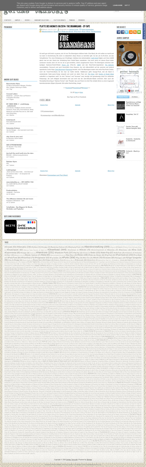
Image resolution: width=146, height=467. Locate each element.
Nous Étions (48, 373)
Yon (84, 446)
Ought (27, 377)
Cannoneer (90, 285)
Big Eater (96, 278)
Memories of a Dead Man (44, 364)
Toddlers (37, 430)
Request (93, 389)
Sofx (135, 402)
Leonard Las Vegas (62, 356)
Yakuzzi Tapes (51, 446)
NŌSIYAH (91, 373)
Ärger (134, 451)
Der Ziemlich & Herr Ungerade (39, 301)
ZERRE (54, 448)
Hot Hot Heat (69, 334)
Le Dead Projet (110, 354)
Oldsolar (79, 375)
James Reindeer (97, 341)
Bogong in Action (135, 279)
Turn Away (64, 435)
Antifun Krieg (82, 271)
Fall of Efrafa (85, 315)
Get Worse (100, 324)
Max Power (54, 363)
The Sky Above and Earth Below (17, 423)
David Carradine (49, 297)
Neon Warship (77, 370)
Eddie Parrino (8, 309)
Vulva (77, 439)
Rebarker (108, 388)
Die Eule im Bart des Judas (23, 302)
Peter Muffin (46, 382)
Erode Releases (36, 313)
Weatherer (123, 441)
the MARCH (69, 451)
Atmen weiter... (33, 274)
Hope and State (60, 334)
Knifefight (31, 350)
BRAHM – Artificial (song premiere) (17, 155)
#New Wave (70, 255)
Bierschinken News (13, 84)
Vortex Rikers (65, 439)
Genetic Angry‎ (46, 324)
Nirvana (70, 372)
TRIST (6, 411)
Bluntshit (96, 279)
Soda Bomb (122, 402)
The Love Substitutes (136, 418)
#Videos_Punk (58, 260)
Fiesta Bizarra (77, 317)
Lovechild (74, 359)
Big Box (90, 278)
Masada (7, 363)
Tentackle (23, 412)
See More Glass (34, 398)
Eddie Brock (136, 308)
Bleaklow (64, 279)
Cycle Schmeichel (61, 295)
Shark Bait (118, 398)
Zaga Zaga (68, 448)
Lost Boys (49, 359)
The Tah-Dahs (97, 423)
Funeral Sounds (20, 322)
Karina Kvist (23, 347)
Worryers (19, 446)
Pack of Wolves (9, 379)
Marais (88, 361)
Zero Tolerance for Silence (12, 450)
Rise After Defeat (83, 391)
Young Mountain (125, 446)
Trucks (128, 434)
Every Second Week (83, 313)
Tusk (87, 435)
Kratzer (8, 352)
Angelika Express (16, 271)
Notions (35, 373)
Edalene (129, 308)
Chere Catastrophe (50, 288)
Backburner (40, 276)
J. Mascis (23, 341)
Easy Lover (86, 308)
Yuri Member (40, 448)
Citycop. (69, 290)
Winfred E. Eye (58, 444)
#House (85, 253)
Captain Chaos (119, 285)
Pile (7, 163)
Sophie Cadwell (107, 403)
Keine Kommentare (88, 29)
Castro (43, 286)
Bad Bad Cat (48, 276)
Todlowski (61, 430)
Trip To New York (84, 434)
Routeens (80, 393)
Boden (126, 279)
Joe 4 (62, 343)
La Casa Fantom (81, 352)
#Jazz (9, 255)
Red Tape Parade (126, 388)
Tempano (137, 411)
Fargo (123, 315)
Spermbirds (67, 405)
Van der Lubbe (104, 437)
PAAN (106, 377)
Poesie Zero (58, 384)
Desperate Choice (98, 301)
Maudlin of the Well (33, 363)
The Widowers (50, 425)
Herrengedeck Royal (88, 333)
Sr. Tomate (125, 405)
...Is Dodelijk (114, 260)
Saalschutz (57, 395)
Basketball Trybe (128, 276)
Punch (93, 386)
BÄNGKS (112, 283)
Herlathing (65, 333)
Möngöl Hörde (91, 368)
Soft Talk (129, 402)
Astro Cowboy (23, 274)
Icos (100, 338)
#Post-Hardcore (122, 255)
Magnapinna (8, 361)
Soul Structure (125, 403)
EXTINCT (44, 308)
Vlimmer (46, 439)
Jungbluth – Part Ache (13, 192)
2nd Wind (47, 262)
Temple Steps (15, 412)
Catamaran (50, 286)
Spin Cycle (87, 405)
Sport (118, 405)
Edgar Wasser (24, 309)
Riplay (75, 391)
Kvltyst (39, 352)
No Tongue (108, 372)
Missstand (64, 366)
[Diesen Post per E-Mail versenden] (40, 100)
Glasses (49, 326)
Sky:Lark (115, 400)
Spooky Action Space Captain (107, 405)
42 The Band (63, 262)
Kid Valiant (53, 349)
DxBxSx (135, 306)
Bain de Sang (75, 276)
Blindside (71, 279)
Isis (140, 340)
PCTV (122, 377)
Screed (113, 396)
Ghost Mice (115, 324)
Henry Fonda (44, 333)
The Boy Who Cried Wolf (17, 414)
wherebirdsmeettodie (118, 451)
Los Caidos (16, 359)
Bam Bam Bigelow (86, 276)
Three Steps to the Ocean (126, 426)
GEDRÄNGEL (57, 322)
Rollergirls (27, 393)
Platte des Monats (60, 20)
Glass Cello (42, 326)
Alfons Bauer (20, 267)
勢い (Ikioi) (30, 453)
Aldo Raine (104, 265)
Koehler (67, 350)
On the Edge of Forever (104, 375)
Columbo (56, 292)
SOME (43, 395)
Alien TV (36, 267)
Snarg (70, 402)
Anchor (44, 269)
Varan (112, 437)
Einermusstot (66, 309)
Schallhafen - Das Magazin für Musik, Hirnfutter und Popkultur (19, 208)
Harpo (47, 331)
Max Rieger (62, 363)
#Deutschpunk (12, 250)
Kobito (52, 350)
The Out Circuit (100, 419)
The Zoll (67, 425)
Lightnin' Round (117, 356)
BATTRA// (136, 274)
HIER (78, 65)
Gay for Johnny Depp (15, 324)
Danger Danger (116, 295)
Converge (22, 294)
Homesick (36, 334)
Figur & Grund (96, 317)
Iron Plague (118, 340)
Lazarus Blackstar (99, 354)
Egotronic (40, 309)
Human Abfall (96, 334)
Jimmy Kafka (46, 343)
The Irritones (51, 418)
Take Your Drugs (57, 411)
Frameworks (14, 320)
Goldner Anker (123, 326)
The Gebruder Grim (41, 416)
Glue (83, 326)
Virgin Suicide (38, 439)
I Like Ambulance (106, 336)
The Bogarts (134, 412)
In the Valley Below (37, 340)
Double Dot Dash (29, 306)
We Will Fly (96, 441)
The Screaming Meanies (104, 421)
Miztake (95, 366)
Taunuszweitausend (111, 411)
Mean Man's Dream (120, 363)
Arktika (33, 272)
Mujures (25, 368)
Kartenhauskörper (33, 347)
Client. (97, 290)
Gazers (30, 324)
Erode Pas (27, 313)
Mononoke (113, 366)
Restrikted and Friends (104, 389)
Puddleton (77, 386)
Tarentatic (92, 411)
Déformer (18, 308)
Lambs (36, 354)
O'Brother (105, 373)
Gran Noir (43, 327)
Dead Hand (77, 297)
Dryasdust (81, 306)
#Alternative (21, 247)
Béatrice (119, 283)
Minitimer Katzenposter (11, 366)
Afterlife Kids (29, 265)
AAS (66, 264)
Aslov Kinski (138, 272)
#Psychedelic (54, 258)
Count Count (61, 294)
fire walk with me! (126, 450)
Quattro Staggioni (9, 388)
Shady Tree (95, 398)
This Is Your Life (49, 426)
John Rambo (121, 343)
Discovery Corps (54, 304)
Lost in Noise (66, 359)
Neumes (115, 370)
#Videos (48, 260)
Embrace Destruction (37, 311)
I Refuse (136, 336)
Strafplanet (99, 407)
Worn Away (12, 446)
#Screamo (106, 258)
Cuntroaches (20, 295)
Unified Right (138, 435)
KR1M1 (109, 345)
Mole (100, 366)
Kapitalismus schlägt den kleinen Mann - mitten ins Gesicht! (133, 103)
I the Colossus (74, 338)
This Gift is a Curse (38, 426)
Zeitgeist (95, 448)
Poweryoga (123, 384)
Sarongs (130, 395)
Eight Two (47, 309)
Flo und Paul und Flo (41, 318)
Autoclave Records (90, 274)
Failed (68, 315)
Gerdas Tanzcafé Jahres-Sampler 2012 (133, 127)
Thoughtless (87, 426)
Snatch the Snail (78, 402)
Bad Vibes (66, 276)
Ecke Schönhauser (120, 308)
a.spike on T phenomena (77, 450)
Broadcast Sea (122, 281)
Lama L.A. (29, 354)
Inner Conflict (83, 340)
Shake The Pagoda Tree (106, 398)
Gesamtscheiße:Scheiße (88, 324)
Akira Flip (80, 265)
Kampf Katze (127, 345)
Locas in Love (123, 357)
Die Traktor (58, 302)
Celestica (81, 286)
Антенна (23, 453)
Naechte (133, 368)
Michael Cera (78, 364)
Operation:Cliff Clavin (10, 377)
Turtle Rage (81, 435)
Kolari (72, 350)
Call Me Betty (136, 283)
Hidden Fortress (135, 333)
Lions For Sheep (83, 357)
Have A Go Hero (115, 331)
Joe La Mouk (69, 343)
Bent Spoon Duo (66, 278)
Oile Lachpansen (30, 375)
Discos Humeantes (43, 304)
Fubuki (115, 320)
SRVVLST (49, 395)
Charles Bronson (122, 286)
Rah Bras (64, 388)
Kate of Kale (43, 347)
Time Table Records (124, 428)
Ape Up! (115, 271)
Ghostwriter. (123, 324)
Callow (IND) (40, 285)
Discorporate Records (30, 304)
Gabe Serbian (80, 322)
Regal (48, 389)
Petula (64, 382)
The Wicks (41, 425)
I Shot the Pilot (28, 338)
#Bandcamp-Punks (74, 247)
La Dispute (99, 352)
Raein (58, 388)
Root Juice (44, 393)
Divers (116, 304)
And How (56, 269)
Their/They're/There (109, 425)
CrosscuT (124, 294)
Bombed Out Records (10, 281)
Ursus (53, 437)
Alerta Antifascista (121, 265)
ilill (139, 450)
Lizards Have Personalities (110, 357)
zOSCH (128, 451)
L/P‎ (68, 352)
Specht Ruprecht (56, 405)
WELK (96, 439)
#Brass (112, 247)
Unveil (34, 437)
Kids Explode (71, 349)
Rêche (25, 395)
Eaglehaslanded (54, 308)
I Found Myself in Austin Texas (49, 336)
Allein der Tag (68, 267)
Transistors (132, 432)
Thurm (27, 428)
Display (80, 304)
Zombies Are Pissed (33, 450)
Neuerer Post (44, 105)
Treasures (44, 434)
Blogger (89, 459)
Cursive (40, 295)
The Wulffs (59, 425)
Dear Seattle (113, 297)
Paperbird (114, 379)
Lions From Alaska (95, 357)
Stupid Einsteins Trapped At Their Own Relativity (24, 409)
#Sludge (16, 260)
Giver (27, 326)
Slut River (40, 402)
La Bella (73, 352)
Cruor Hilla (11, 295)
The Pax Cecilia (125, 419)
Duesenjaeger (104, 306)
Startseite (7, 20)
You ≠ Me (102, 446)
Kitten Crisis (16, 350)
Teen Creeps (129, 411)
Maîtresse (69, 363)
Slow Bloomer (15, 402)
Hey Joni (118, 333)
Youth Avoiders (31, 448)
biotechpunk (10, 120)
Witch (94, 444)
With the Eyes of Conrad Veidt (106, 444)
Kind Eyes (93, 349)
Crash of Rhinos (104, 294)
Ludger (86, 359)
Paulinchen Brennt (81, 380)
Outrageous (81, 377)
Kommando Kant (80, 350)
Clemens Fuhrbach (78, 290)
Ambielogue (29, 269)
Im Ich (129, 338)
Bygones (105, 283)
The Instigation (42, 418)
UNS (107, 435)
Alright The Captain (117, 267)
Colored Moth (48, 292)
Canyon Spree (99, 285)
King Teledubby (103, 349)
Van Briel (89, 437)
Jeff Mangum (8, 343)
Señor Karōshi (73, 398)
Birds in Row (128, 278)
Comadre (73, 292)
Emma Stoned (57, 311)
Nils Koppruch (53, 372)
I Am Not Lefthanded (24, 336)
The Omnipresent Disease (88, 419)
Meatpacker (130, 363)
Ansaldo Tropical (51, 271)
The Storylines (87, 423)
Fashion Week (9, 317)
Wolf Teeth (127, 444)
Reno (67, 389)
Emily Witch (48, 311)
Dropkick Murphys (71, 306)
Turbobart (57, 435)
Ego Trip (32, 309)
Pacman (17, 379)
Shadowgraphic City (84, 398)
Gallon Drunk (111, 322)
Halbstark (121, 329)
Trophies (110, 434)
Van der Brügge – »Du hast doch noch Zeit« (19, 130)
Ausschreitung (70, 274)
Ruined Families (111, 393)
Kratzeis (139, 350)
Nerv (97, 370)
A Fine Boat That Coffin (12, 264)
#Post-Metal (137, 255)
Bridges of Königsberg (97, 281)
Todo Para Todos (70, 430)
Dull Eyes (112, 306)
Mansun (82, 361)
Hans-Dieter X (28, 331)
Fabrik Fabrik (48, 315)
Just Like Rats (61, 345)
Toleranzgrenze (88, 430)
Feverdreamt (68, 317)
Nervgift (103, 370)
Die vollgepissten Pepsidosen (94, 302)
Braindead (78, 281)
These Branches (135, 425)
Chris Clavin (114, 288)
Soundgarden (8, 405)
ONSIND (118, 373)
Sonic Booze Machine (88, 403)
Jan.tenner (123, 341)
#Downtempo (72, 250)
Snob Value (97, 402)
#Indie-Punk (118, 253)
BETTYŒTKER (23, 276)
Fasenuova (130, 315)
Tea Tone (121, 411)
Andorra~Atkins (106, 269)
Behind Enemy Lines (38, 278)
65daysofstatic (92, 262)
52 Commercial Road (74, 262)
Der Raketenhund (9, 301)
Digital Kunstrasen (119, 302)
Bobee (121, 279)
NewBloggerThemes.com (94, 464)
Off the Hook (20, 375)
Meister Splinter (21, 364)
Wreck (25, 446)
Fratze (39, 320)
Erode (20, 313)
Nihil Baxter (35, 372)
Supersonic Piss (99, 409)
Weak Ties (115, 441)
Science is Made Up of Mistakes (100, 396)
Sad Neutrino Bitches (67, 395)
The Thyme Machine (136, 423)
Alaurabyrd (96, 265)
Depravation (125, 299)
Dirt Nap (12, 304)
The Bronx (39, 414)
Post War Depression (85, 384)
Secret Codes (128, 396)
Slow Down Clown (26, 402)
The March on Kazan (11, 419)
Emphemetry (82, 311)
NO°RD (127, 368)
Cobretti (118, 290)
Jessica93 (16, 343)
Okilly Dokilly (40, 375)
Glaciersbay (34, 326)
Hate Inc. (80, 331)
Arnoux (47, 272)
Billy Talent (112, 278)
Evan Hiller (73, 313)
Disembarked (63, 304)
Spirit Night (94, 405)
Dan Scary (98, 295)
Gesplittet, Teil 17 (132, 114)
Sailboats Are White (80, 395)
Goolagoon (18, 327)
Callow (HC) (32, 285)
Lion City (51, 357)
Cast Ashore (36, 286)
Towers (81, 432)
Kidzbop (79, 349)
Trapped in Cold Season (16, 434)
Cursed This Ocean (31, 295)
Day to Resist (68, 297)
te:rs (62, 451)
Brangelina (85, 281)
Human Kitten (116, 334)
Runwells (13, 395)
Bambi (94, 276)
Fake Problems (76, 315)
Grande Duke (51, 327)
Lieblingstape (11, 170)
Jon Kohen (30, 345)
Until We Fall (28, 437)
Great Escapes (70, 327)
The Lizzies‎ (125, 418)
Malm (44, 361)
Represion (73, 389)
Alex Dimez (131, 265)
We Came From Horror (33, 441)
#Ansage (44, 247)
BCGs (6, 276)
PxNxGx (110, 386)
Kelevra (119, 347)
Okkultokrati (58, 375)
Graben (36, 327)
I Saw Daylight (18, 338)
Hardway (36, 331)
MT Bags (109, 359)
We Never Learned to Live (83, 441)
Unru (21, 437)
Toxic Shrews (88, 432)
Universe (8, 437)
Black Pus (16, 279)
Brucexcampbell (27, 283)
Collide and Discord (38, 292)
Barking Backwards (104, 276)
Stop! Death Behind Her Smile (85, 407)
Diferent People (108, 302)
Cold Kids (136, 290)
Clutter (103, 290)
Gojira (105, 326)
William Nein (20, 444)
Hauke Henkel (89, 331)
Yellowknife (69, 446)
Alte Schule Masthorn (134, 267)
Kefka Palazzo (85, 347)
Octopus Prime (10, 375)
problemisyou (45, 451)
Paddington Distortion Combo (29, 379)
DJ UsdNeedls (84, 295)
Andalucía (97, 269)
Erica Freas (14, 313)
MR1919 (102, 359)
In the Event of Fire (24, 340)
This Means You (59, 426)
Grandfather (60, 327)
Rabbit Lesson (31, 388)
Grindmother (107, 327)
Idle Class (118, 338)
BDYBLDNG (13, 276)
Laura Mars (69, 354)
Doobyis (12, 306)
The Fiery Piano (9, 416)
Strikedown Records (124, 407)
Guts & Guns (54, 329)
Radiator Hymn (11, 161)
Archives (135, 97)
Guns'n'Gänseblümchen (42, 329)
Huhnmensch (87, 334)
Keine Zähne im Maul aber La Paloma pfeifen (103, 347)
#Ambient (34, 247)
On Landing (92, 375)
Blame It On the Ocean (42, 279)
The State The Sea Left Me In (73, 423)
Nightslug (27, 372)
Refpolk (23, 389)
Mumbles (31, 368)
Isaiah (136, 340)
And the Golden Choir (66, 269)
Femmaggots (52, 317)
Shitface (42, 400)
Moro (124, 366)
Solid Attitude (24, 403)
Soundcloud (77, 88)
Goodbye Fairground (134, 326)
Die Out (42, 302)
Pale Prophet (77, 379)
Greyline (89, 327)
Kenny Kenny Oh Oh (11, 349)
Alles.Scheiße (89, 267)
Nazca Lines (57, 370)
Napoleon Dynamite (16, 370)
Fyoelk (40, 322)
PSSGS (138, 377)
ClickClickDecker (89, 290)
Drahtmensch (61, 306)
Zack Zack (60, 448)
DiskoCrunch (72, 304)
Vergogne (129, 437)
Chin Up (81, 288)
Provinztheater (44, 386)
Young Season (136, 446)
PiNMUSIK (72, 20)
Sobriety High (105, 402)
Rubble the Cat (89, 393)
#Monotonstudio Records (57, 255)
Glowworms (77, 326)
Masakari (13, 363)
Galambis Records (101, 322)
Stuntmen (7, 409)
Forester (110, 318)
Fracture (7, 320)
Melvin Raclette (32, 364)
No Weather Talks (118, 372)
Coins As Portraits (126, 290)
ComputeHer (104, 292)
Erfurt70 (7, 313)
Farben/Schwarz (115, 315)
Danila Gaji (137, 295)
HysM (138, 334)
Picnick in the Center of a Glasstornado (104, 382)
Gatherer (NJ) (127, 322)
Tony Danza (12, 432)
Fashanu (137, 315)
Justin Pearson (82, 345)
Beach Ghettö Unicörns (17, 278)
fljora (134, 450)
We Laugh (71, 441)
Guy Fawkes (63, 329)
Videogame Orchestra (26, 439)
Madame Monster (135, 359)
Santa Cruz (119, 395)
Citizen (43, 290)
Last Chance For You (53, 354)
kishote (21, 451)
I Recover (129, 336)
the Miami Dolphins (79, 451)
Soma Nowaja (43, 403)
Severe (51, 398)
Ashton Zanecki (129, 272)
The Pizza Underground (25, 421)
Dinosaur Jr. (135, 302)
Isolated (8, 341)
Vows (72, 439)
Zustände (59, 450)
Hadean (114, 329)
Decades (45, 299)
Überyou (11, 453)
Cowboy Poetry (82, 294)
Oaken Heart (130, 373)
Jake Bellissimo (76, 341)
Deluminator (106, 299)
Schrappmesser (59, 396)
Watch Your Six (136, 439)
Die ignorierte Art (80, 302)
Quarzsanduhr (136, 386)
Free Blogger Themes (80, 464)
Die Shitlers (49, 302)
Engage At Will (108, 311)
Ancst (50, 269)
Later (62, 354)
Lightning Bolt (127, 356)
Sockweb (114, 402)
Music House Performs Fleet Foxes (45, 368)
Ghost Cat (107, 324)
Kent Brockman (24, 349)
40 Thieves (54, 262)
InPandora (47, 340)
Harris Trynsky (54, 331)
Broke (130, 281)
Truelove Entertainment (24, 435)
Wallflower (108, 439)
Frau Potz (53, 320)
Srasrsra (132, 405)
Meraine (55, 364)
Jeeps (129, 341)
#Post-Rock (26, 258)
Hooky (51, 334)
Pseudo (59, 386)
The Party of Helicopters (113, 419)
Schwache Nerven (76, 396)
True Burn (134, 434)
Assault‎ (8, 274)
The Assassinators (66, 412)
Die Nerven (35, 302)
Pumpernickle (85, 386)
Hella (26, 333)
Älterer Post (111, 105)
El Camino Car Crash (98, 309)
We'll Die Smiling (106, 441)
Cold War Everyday (19, 292)
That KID (56, 412)
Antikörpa (90, 271)
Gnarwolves (89, 326)
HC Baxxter (78, 329)
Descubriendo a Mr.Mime (84, 301)
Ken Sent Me (137, 347)
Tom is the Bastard (116, 430)
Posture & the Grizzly (98, 384)
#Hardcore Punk (61, 253)
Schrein (67, 396)
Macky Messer (124, 359)
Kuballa (20, 352)
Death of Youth (16, 299)
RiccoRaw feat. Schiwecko (37, 391)
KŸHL (63, 352)
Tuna (40, 435)
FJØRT (33, 315)
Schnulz (50, 396)
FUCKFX (40, 315)
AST (100, 264)
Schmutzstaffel (42, 396)
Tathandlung (100, 411)
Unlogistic (15, 437)
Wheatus (112, 442)
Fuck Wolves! (122, 320)
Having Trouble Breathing (128, 331)
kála (26, 451)
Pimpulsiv (134, 382)
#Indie (92, 253)
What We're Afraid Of (102, 442)
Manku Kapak (53, 361)
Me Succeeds (77, 363)
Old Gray (65, 375)
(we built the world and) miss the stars (19, 153)
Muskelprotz (59, 368)
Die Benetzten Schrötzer (118, 301)
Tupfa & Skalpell (48, 435)
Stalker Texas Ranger (23, 407)
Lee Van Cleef (137, 354)
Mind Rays (137, 364)
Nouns (41, 373)
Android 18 (126, 269)
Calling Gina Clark (14, 285)
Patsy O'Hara (70, 380)
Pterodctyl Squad (67, 386)
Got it (127, 5)
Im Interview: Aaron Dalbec (14, 138)
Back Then (32, 276)
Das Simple (23, 297)
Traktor (119, 432)
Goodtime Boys (9, 327)
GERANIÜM (67, 322)
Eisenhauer (75, 309)
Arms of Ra (40, 272)
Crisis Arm (112, 294)
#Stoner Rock (37, 260)
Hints (14, 334)
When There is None (122, 442)
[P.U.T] (66, 450)
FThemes (53, 464)
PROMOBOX (81, 20)
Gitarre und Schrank (10, 326)
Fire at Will (15, 318)
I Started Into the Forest (40, 338)
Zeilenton (88, 448)
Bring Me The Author (110, 281)
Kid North (45, 349)
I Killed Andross (95, 336)
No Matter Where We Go (88, 372)
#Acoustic (9, 247)
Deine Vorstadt (92, 299)
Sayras (22, 396)
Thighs (6, 426)
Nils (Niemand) (44, 372)
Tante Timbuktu (78, 411)
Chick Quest (66, 288)
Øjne (6, 453)
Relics (53, 389)
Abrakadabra (129, 264)
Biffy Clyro (83, 278)
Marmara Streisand (116, 361)
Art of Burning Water (69, 272)
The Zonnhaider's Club (77, 425)
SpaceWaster (26, 405)
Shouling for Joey (76, 400)
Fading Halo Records (59, 315)
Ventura (123, 437)
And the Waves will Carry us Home (84, 269)
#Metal (43, 255)
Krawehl (14, 352)
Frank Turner (22, 320)
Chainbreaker (94, 286)
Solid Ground (33, 403)
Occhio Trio (138, 373)
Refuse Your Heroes (32, 389)
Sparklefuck (35, 405)
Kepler (31, 349)
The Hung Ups (19, 418)
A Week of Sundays (51, 264)
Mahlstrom (16, 361)
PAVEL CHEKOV (114, 377)
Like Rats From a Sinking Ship (28, 357)
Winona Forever (68, 444)
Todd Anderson (29, 430)
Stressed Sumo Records (110, 407)
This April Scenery (15, 426)
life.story (31, 451)
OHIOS (112, 373)
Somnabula (77, 403)
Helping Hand (34, 333)
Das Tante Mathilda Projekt (36, 297)
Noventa (55, 373)
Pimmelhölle (127, 382)
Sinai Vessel (102, 400)
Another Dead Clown (39, 271)
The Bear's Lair (89, 412)
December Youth (60, 299)
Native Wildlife (42, 370)
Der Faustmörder (135, 299)
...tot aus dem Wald (125, 260)
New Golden (16, 372)
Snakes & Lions (62, 402)
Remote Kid (60, 389)
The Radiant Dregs (51, 421)
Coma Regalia (64, 292)
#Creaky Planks (137, 247)
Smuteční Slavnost (50, 402)
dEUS (103, 450)
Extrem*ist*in (13, 315)
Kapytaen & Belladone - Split (15, 200)
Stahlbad (12, 407)
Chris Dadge (123, 288)
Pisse (18, 384)
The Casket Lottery (50, 414)
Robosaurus (131, 391)
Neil (63, 370)
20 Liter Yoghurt (32, 262)
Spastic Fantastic (44, 405)
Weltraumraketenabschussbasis (33, 442)
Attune (41, 274)
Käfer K (57, 352)
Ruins (118, 393)
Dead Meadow (96, 297)
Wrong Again (32, 446)
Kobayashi (45, 350)
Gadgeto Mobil (90, 322)
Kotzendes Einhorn (13, 128)
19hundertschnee (11, 262)
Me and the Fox (98, 363)
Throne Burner (12, 428)
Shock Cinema (50, 400)
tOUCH (57, 451)
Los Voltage (33, 359)
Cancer (62, 285)
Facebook (69, 88)
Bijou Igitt (104, 278)
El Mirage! (116, 309)
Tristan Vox (103, 434)
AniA (24, 271)
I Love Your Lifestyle (119, 336)
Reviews (28, 20)
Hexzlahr (111, 333)
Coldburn (28, 292)
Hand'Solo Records (10, 331)
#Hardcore (41, 252)
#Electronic (111, 250)
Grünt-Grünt (19, 329)
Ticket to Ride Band (36, 428)
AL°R (90, 264)
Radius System (50, 388)
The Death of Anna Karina (121, 414)
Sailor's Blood (98, 395)
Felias (39, 317)
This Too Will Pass (70, 426)
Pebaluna (109, 380)
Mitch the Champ (73, 366)
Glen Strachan (57, 326)
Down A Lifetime (40, 306)
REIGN (18, 388)
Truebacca (12, 435)
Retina (113, 389)
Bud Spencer (62, 283)
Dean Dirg (105, 297)
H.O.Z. (70, 329)
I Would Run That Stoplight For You (58, 338)
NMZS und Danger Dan (117, 368)
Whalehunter (76, 442)
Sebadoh (119, 396)
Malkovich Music (36, 361)
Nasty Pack (26, 370)
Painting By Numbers (55, 379)
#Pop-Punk (77, 31)
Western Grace (54, 442)
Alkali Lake (49, 267)
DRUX (91, 295)
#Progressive (40, 258)
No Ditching (77, 372)
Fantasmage (105, 315)
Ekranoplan (88, 309)
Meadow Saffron (108, 363)
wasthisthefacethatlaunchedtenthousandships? (98, 451)
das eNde (110, 450)
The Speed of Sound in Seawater (54, 423)
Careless (7, 286)
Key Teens (38, 349)
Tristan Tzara (94, 434)
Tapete (86, 411)
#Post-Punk (12, 258)
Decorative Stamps (72, 299)
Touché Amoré (73, 432)
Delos (99, 299)
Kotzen (126, 350)
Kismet (136, 349)
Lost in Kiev (57, 359)
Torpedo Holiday (40, 432)
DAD (69, 295)
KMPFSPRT (91, 345)
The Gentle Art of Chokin (71, 416)
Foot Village (77, 318)
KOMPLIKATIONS (100, 345)
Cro (119, 294)
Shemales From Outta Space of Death (20, 400)
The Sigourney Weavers (127, 421)
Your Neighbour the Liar (19, 448)
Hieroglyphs (8, 334)
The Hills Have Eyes (132, 416)
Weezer (130, 441)
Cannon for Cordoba (79, 285)
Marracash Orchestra (128, 361)
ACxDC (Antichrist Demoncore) (78, 264)
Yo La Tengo (77, 446)
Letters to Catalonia (100, 356)
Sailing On (90, 395)
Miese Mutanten (102, 364)
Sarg (125, 395)
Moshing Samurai (9, 368)
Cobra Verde (110, 290)
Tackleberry (32, 411)
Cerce (87, 286)
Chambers (103, 286)
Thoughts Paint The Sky (98, 426)
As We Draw (80, 272)
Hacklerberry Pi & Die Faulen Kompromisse (99, 329)
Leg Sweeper (9, 356)
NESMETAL (106, 368)
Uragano (41, 437)
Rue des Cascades (100, 393)
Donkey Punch (136, 304)
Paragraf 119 (122, 379)
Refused (42, 389)
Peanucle (101, 380)
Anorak (29, 271)
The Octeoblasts (74, 419)
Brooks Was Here (15, 283)
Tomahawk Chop (128, 430)
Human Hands (106, 334)
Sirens (109, 400)
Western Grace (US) (65, 442)
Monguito (105, 366)
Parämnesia (26, 380)
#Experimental (10, 253)
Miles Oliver (129, 364)
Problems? (35, 386)
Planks (47, 384)
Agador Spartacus (40, 265)
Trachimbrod (104, 432)
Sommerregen (67, 403)
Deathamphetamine (28, 299)
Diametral (107, 301)
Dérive (24, 308)
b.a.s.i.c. (88, 450)
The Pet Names (136, 419)
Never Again (134, 370)
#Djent (42, 250)
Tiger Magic (54, 428)
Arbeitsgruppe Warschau (125, 271)
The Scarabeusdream (90, 421)
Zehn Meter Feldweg (78, 448)
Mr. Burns (18, 368)
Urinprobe (47, 437)
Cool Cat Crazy (31, 294)
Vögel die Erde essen (86, 439)
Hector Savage (10, 333)
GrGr (30, 327)
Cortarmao (52, 294)
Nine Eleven (62, 372)
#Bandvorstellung (47, 31)
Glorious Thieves (67, 326)
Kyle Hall (45, 352)
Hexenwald (99, 333)
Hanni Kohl (20, 331)
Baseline (119, 276)
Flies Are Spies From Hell (27, 318)
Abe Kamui (121, 264)
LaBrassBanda (131, 352)
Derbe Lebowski (54, 301)
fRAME (117, 450)
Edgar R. (16, 309)
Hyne (133, 334)
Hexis (105, 333)
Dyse (140, 306)
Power (116, 384)
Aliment (42, 267)
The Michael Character (25, 419)
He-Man (139, 331)
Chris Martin (132, 288)
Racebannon (40, 388)
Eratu (138, 311)
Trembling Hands (53, 434)
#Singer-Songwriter (133, 258)
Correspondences (42, 294)
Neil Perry (68, 370)
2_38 (41, 262)
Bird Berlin (120, 278)
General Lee (37, 324)
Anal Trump (37, 269)
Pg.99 (81, 382)
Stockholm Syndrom (69, 407)
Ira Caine (92, 340)
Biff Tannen (76, 278)
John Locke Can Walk (110, 343)
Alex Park (12, 267)
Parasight (7, 380)
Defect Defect (82, 299)
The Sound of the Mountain (36, 423)
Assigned (14, 274)
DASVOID (75, 295)
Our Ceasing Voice (47, 377)
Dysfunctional (9, 308)
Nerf (93, 370)
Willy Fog (38, 444)
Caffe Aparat (127, 283)
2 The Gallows (21, 262)
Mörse (98, 368)
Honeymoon (45, 334)
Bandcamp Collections (42, 20)
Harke (42, 331)
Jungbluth (52, 345)
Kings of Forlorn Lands (115, 349)
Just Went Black (71, 345)
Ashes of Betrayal (118, 272)
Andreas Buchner (117, 269)
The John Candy (79, 418)
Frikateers (86, 320)
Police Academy (68, 384)
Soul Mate (116, 403)
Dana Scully (106, 295)
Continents (138, 292)
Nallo (7, 370)
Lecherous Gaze (127, 354)
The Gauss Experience (28, 416)
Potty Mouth (109, 384)
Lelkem (53, 356)
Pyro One (116, 386)
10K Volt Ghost (137, 260)
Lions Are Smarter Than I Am (69, 357)
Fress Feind (79, 320)
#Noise (80, 255)
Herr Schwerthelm (75, 333)
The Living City (116, 418)
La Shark (106, 352)
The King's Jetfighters (91, 418)
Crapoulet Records (93, 294)
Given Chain (20, 326)
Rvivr (19, 395)
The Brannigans (96, 31)
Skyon (122, 400)
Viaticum (7, 439)
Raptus (76, 388)
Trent (71, 434)
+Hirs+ (107, 260)
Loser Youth (41, 359)
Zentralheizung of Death (118, 448)
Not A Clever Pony (9, 373)
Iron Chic (110, 340)
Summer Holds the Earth (77, 409)
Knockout (38, 350)
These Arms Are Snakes (122, 425)
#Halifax (32, 253)
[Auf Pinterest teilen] (49, 100)
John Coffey (78, 343)
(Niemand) (100, 260)
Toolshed (20, 432)
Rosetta (61, 393)
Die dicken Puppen (69, 302)
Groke (114, 327)
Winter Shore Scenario (80, 444)
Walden (102, 439)
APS (95, 264)
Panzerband (97, 379)
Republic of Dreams (84, 389)
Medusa (138, 363)
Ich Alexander (93, 338)
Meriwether (63, 364)
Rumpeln (7, 395)
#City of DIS (128, 247)
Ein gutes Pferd (57, 309)
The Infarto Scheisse (30, 418)
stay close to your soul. (14, 136)
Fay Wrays (18, 317)
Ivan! (17, 341)
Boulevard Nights (51, 281)
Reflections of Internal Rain (12, 389)
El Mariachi (109, 309)
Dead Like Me (86, 297)
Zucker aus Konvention (47, 450)
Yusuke (48, 448)
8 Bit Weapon (113, 262)
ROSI (23, 388)
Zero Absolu (136, 448)
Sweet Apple (129, 409)
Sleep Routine (136, 400)
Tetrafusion (49, 412)
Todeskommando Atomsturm (49, 430)
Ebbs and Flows (101, 308)
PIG (132, 377)
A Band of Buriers (123, 262)
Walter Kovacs (117, 439)
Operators (20, 377)
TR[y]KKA (12, 411)
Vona (58, 439)
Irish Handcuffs (101, 340)
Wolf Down (119, 444)
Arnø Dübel (54, 272)
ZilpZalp (24, 450)
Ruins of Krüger (126, 393)
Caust (56, 286)
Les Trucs (83, 356)
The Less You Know (104, 418)
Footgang (85, 318)
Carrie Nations (15, 286)
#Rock (88, 31)
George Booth (56, 324)
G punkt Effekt (48, 322)
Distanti (86, 304)
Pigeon (119, 382)
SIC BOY (36, 395)
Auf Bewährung (60, 274)
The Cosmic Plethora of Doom (103, 414)
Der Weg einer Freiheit (22, 301)
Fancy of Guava (95, 315)
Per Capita (137, 380)
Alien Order (29, 267)
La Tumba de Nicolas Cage (118, 352)
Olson (85, 375)
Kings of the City (127, 349)
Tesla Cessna (40, 412)
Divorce (122, 304)
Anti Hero (74, 271)
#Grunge (23, 253)
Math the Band (22, 363)
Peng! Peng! (121, 380)
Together (79, 430)
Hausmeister (99, 331)
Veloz (117, 437)
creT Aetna (96, 450)
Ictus (104, 338)
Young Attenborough (113, 446)
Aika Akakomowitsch (70, 265)
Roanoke (112, 391)
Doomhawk (20, 306)
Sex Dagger (59, 398)
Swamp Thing (120, 409)
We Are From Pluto (20, 441)
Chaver (13, 288)
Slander (128, 400)
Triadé (76, 434)
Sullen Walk (66, 409)
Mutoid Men (68, 368)
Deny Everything (116, 299)
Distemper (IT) (93, 304)
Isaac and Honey (127, 340)
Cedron (62, 286)
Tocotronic (20, 430)
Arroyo (60, 272)
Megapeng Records (10, 364)
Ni (22, 372)
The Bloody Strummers (122, 412)
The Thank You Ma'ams (109, 423)
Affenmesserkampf (19, 265)
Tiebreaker (46, 428)
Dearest (121, 297)
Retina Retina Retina (123, 389)
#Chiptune (119, 247)
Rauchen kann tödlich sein (96, 388)
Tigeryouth (62, 428)
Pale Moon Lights (67, 379)
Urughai (60, 437)
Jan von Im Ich (114, 341)
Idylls (124, 338)
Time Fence (113, 428)
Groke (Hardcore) (122, 327)
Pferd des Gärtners (73, 382)
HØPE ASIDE (13, 336)
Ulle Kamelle (114, 435)
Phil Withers (89, 382)
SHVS (30, 395)
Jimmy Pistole (55, 343)
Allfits (96, 267)
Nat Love (33, 370)
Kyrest (51, 352)
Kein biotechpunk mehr (13, 122)
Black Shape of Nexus (27, 279)
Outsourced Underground (92, 377)
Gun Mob (31, 329)
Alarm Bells (88, 265)
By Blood (98, 283)
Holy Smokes (28, 334)
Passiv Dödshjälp (42, 380)
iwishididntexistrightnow (11, 451)
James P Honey (86, 341)
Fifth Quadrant (87, 317)
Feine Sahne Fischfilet (30, 317)
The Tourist (20, 425)
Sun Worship (89, 409)
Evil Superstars (119, 313)
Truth (35, 435)
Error (44, 313)
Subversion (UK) (56, 409)
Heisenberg (20, 333)
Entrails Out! (131, 311)
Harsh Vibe (73, 331)
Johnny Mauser (15, 345)
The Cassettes (60, 414)
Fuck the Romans (9, 322)
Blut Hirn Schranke (106, 279)
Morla (119, 366)
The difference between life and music (19, 199)
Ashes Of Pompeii (106, 272)
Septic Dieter (44, 398)
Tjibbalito (12, 430)
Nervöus (109, 370)
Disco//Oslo (19, 304)
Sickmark (85, 400)
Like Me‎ (15, 357)
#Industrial (138, 253)
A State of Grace (26, 264)
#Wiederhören (91, 260)
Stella (60, 407)
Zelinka (108, 448)
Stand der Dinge (35, 407)
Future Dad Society (32, 322)
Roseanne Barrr (53, 393)
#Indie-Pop (105, 253)
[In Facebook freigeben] (47, 100)
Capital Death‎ (109, 285)
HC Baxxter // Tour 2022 (13, 147)
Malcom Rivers (26, 361)
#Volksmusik (79, 260)
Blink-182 (78, 279)
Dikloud (128, 302)
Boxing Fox (62, 281)
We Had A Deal (61, 441)
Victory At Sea (14, 439)
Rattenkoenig (83, 388)
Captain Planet (129, 285)
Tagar (39, 411)
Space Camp (17, 405)
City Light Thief (52, 290)
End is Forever (91, 311)
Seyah (65, 398)
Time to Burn (134, 428)
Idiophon (110, 338)
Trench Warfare (64, 434)
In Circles (135, 338)
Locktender (132, 357)
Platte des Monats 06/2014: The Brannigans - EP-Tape (65, 26)
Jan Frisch (105, 341)
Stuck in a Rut (136, 407)
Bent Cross (56, 278)
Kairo (114, 345)
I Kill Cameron (85, 336)
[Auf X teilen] (45, 100)
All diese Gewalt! (58, 267)
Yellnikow (61, 446)
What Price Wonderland (88, 442)
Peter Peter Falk (56, 382)
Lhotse (109, 356)
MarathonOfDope (103, 361)
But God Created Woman (87, 283)
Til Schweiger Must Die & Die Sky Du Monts (88, 428)
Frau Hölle (46, 320)
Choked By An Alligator (91, 288)
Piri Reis (13, 384)
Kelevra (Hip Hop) (127, 347)
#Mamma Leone (18, 255)
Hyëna (6, 336)
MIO (97, 359)
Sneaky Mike (88, 402)
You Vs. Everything (93, 446)
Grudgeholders (10, 329)
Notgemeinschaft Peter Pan (23, 373)
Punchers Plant (101, 386)
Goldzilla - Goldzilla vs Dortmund (133, 140)
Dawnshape (59, 297)
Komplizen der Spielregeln (94, 350)
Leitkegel (40, 356)
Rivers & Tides (94, 391)
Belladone (49, 278)
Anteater (60, 271)
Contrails (9, 294)
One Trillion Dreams (134, 375)
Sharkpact (125, 398)
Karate (16, 347)
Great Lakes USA (80, 327)
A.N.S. (61, 264)
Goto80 (25, 327)
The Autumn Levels (78, 412)
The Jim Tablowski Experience (65, 418)
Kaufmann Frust (62, 347)
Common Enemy (87, 292)
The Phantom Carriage (11, 421)
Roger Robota (19, 393)
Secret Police (24, 398)
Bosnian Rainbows (40, 281)
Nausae (50, 370)
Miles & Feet (120, 364)
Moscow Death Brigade (134, 366)
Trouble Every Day (119, 434)
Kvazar (26, 352)
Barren (113, 276)
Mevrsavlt (70, 364)
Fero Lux (60, 317)
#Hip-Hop (76, 253)
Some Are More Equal (55, 403)
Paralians (130, 379)
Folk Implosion (53, 318)
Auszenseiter (79, 274)
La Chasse (91, 352)
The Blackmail (110, 412)
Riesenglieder (57, 391)
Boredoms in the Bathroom (25, 281)
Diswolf (111, 304)
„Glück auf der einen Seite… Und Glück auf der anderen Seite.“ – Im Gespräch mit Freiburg (19, 173)
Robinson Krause (121, 391)
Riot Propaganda (67, 391)
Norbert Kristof (136, 372)
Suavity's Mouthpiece (44, 409)
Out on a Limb (71, 377)
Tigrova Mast (70, 428)
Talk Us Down (67, 411)
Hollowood (20, 334)
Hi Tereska (126, 333)
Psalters (52, 386)
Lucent (80, 359)
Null (80, 373)
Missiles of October (55, 366)
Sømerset (137, 409)
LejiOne (47, 356)
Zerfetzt (129, 448)
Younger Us (8, 448)
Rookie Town (35, 393)
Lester (90, 356)
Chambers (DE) (112, 286)
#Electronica (123, 250)
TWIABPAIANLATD (22, 411)
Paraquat (137, 379)
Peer (115, 380)
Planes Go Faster (38, 384)
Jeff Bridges (136, 341)
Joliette (23, 345)
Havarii (106, 331)
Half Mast (128, 329)
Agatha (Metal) (59, 265)
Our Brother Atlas (35, 377)
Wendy (45, 442)
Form (124, 318)
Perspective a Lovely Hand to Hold (14, 382)
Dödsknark (30, 308)
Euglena (66, 313)
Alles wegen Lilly (78, 267)
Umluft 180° (129, 435)
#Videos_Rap (69, 260)
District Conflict (103, 304)
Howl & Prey (79, 334)
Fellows (45, 317)
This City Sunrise (26, 426)
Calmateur (48, 285)
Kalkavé (120, 345)
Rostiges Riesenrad (70, 393)
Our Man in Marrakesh (60, 377)
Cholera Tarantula (104, 288)
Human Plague (126, 334)
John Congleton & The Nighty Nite (93, 343)
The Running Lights (77, 421)
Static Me (54, 407)
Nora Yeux (127, 372)
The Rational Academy (64, 421)
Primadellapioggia (18, 386)
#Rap (77, 258)
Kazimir (77, 347)
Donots (6, 306)
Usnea (78, 437)
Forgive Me (117, 318)
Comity (79, 292)
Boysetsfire (70, 281)
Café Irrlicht (94, 58)
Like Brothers (136, 356)
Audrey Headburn (49, 274)
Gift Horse (131, 324)
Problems (27, 386)
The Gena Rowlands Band (56, 416)
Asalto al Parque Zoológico (93, 272)
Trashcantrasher (29, 434)
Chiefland (74, 288)
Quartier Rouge (126, 386)
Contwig (15, 294)
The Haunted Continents (118, 416)
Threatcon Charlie (112, 426)
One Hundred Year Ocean (120, 375)
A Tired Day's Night (38, 264)
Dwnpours (127, 306)
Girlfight (138, 324)
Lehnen (18, 356)
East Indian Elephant (66, 308)
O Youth (98, 373)
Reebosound (136, 388)
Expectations (128, 313)
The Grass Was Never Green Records (90, 416)
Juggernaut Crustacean (41, 345)
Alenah (112, 265)
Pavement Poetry (92, 380)
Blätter (115, 279)
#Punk (84, 31)
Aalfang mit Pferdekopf (109, 264)
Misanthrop (35, 366)
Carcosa (137, 285)
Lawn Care (77, 354)
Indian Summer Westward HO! (60, 340)
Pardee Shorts (17, 380)
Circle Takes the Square (33, 290)
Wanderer (127, 439)
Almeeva (101, 267)
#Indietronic (128, 253)
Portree (76, 384)
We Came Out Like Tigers (48, 441)
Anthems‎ (67, 271)
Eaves (93, 308)
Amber (21, 269)
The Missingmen (37, 419)
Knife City (24, 350)
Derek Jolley (65, 301)
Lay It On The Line (87, 354)
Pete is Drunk (28, 382)
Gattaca (135, 322)
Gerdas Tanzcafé (71, 459)
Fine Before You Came (116, 317)
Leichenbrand (25, 356)
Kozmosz (132, 350)
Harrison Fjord (64, 331)
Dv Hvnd (120, 306)
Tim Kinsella (105, 428)
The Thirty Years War (123, 423)
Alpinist (108, 267)
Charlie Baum (132, 286)
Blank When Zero (55, 279)
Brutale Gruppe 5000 (49, 283)
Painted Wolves (43, 379)
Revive (16, 391)
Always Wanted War (11, 269)
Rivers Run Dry (104, 391)
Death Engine (129, 297)
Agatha (51, 265)
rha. (52, 451)
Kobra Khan (59, 350)
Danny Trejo (8, 297)
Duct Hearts (89, 306)
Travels (37, 434)
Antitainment (107, 271)
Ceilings (68, 286)
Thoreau (79, 426)
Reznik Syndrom (24, 391)
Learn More (117, 5)
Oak (123, 373)
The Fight (17, 416)
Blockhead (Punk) (87, 279)
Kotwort (120, 350)
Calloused (24, 285)
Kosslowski (113, 350)
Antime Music (98, 271)
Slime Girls (7, 402)
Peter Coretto (37, 382)
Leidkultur (33, 356)
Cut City (46, 295)
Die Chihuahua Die (132, 301)
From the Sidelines (102, 320)
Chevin (59, 288)
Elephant (130, 309)
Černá (17, 453)
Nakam (139, 368)
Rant (70, 388)
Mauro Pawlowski (44, 363)
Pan (84, 379)
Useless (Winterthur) (69, 437)
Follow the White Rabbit (65, 318)
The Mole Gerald (48, 419)
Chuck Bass (22, 290)
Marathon (94, 361)
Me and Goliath (87, 363)
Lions (57, 357)
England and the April (120, 311)
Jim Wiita (38, 343)
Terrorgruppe (31, 412)
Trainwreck (113, 432)
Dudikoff (96, 306)
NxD (84, 373)
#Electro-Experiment (97, 250)
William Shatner (30, 444)
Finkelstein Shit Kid (129, 317)
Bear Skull (28, 278)
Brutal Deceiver (37, 283)
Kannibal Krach (137, 345)
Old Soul (72, 375)
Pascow (33, 380)
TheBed (99, 425)
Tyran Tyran (93, 435)
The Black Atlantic (100, 412)
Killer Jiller (86, 349)
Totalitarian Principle (62, 432)
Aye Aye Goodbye (121, 274)
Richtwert (49, 391)
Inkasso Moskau (74, 340)
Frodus (93, 320)
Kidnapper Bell (62, 349)
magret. (38, 451)
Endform (100, 311)
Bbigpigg (137, 276)
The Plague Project (38, 421)
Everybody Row (95, 313)
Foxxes (138, 318)
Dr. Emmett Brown (51, 306)
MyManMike (82, 368)
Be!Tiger (7, 278)
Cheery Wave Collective (36, 288)
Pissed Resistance (27, 384)
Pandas (90, 379)
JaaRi (48, 341)
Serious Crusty (73, 29)
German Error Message (74, 324)
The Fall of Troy (134, 414)
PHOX (127, 377)
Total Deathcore (51, 432)
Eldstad (123, 309)
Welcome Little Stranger (16, 442)
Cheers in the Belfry (22, 288)
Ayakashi (111, 274)
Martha (138, 361)
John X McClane (131, 343)
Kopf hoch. (106, 350)
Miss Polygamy (44, 366)
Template (7, 412)
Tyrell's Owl (101, 435)
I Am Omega (36, 336)
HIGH (84, 329)
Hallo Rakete (136, 329)
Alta (125, 267)
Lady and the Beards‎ (12, 354)
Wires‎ (89, 444)
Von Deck (52, 439)
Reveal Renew (8, 391)
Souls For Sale (136, 403)
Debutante (38, 299)
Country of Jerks (71, 294)
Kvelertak (32, 352)
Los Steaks (24, 359)
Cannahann (69, 285)
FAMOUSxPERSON (24, 315)
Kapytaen (9, 347)
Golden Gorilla (113, 326)
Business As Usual (73, 283)
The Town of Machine (30, 425)
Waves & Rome (9, 441)
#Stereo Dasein (27, 260)
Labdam (139, 352)
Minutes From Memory (24, 366)
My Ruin (75, 368)
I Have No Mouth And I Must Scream (69, 336)
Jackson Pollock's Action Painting (61, 341)
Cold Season (8, 292)
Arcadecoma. (26, 272)
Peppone (129, 380)
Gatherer (119, 322)
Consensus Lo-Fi (128, 292)
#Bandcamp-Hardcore (57, 247)
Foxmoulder (131, 318)
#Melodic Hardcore (31, 255)
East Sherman (77, 308)
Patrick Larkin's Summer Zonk (57, 380)
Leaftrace (118, 354)
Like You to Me (42, 357)
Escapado (50, 313)
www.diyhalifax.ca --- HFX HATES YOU (19, 182)
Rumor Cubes (136, 393)
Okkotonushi (49, 375)
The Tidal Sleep (10, 425)
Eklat (81, 309)
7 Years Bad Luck (103, 262)
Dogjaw (128, 304)
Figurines (105, 317)
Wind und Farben (47, 444)
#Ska (9, 260)
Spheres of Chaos (77, 405)
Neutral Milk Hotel (124, 370)
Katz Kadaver (52, 347)
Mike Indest (112, 364)
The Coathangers (88, 414)
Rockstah (11, 393)
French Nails (61, 320)
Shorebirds (59, 400)
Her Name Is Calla (56, 333)
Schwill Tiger (86, 396)
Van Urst (96, 437)
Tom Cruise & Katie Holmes (102, 430)
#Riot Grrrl (86, 258)
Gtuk (26, 329)
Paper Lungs (105, 379)
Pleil (52, 384)
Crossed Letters (11, 94)
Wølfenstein (41, 446)
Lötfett (92, 359)
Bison (135, 278)
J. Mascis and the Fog (34, 341)
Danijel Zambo (126, 295)
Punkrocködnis (11, 190)
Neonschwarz (86, 370)
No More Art (100, 372)
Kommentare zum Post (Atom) (57, 175)
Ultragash (121, 435)
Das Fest (15, 297)
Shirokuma (35, 400)
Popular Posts (123, 97)
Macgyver (116, 359)
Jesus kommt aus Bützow (27, 343)
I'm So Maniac (83, 338)
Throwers (20, 428)
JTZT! (43, 341)
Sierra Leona (93, 400)
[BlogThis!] (43, 100)
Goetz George (98, 326)
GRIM (73, 322)
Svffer (113, 409)
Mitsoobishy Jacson (85, 366)
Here (76, 92)
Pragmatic (130, 384)
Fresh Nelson (70, 320)
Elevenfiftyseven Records (16, 311)
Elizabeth (27, 311)
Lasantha (70, 464)
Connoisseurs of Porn (116, 292)
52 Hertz (84, 262)
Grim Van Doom (98, 327)
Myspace (85, 88)
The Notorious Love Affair (61, 419)
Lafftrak (22, 354)
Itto (13, 341)
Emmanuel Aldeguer (69, 311)
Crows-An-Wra (132, 294)
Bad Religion (58, 276)
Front (110, 320)
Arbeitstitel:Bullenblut (15, 272)
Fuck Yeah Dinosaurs (134, 320)
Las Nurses (43, 354)
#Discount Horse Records (31, 250)
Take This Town (47, 411)
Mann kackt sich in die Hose (69, 361)
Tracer (96, 432)
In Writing (14, 340)
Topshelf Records (29, 432)
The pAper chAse (90, 425)
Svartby (108, 409)
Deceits (51, 299)
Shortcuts (67, 400)
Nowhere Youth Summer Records (68, 373)
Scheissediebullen (31, 396)
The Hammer (106, 416)
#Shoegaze (118, 258)
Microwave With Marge (90, 364)
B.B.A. (129, 274)
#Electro (82, 250)
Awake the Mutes (102, 274)
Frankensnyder (32, 320)
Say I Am (16, 396)
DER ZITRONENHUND (14, 145)
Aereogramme (8, 265)
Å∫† (139, 451)
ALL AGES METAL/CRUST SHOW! (17, 184)
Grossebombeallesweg (135, 327)
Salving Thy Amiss (109, 395)
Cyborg (52, 295)
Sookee (98, 403)
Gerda (63, 324)
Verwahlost (137, 437)
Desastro (73, 301)
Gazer (24, 324)
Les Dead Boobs (74, 356)
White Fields (134, 442)
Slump (34, 402)
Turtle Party (72, 435)
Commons (96, 292)
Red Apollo (116, 388)
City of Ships (61, 290)
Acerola (138, 264)
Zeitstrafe (102, 448)
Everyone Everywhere (107, 313)
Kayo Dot (71, 347)
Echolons (110, 308)
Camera (55, 285)
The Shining (116, 421)
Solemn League (14, 403)
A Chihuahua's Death (135, 262)
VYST (83, 437)
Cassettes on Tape (26, 286)
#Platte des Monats (67, 31)
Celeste (74, 286)
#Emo (134, 250)
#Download (57, 31)
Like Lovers (8, 357)
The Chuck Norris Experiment (74, 414)
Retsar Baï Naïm (135, 389)
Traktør (125, 432)
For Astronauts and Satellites (98, 318)
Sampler (18, 20)
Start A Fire (45, 407)
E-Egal (37, 308)
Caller (6, 285)
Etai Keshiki (58, 313)
